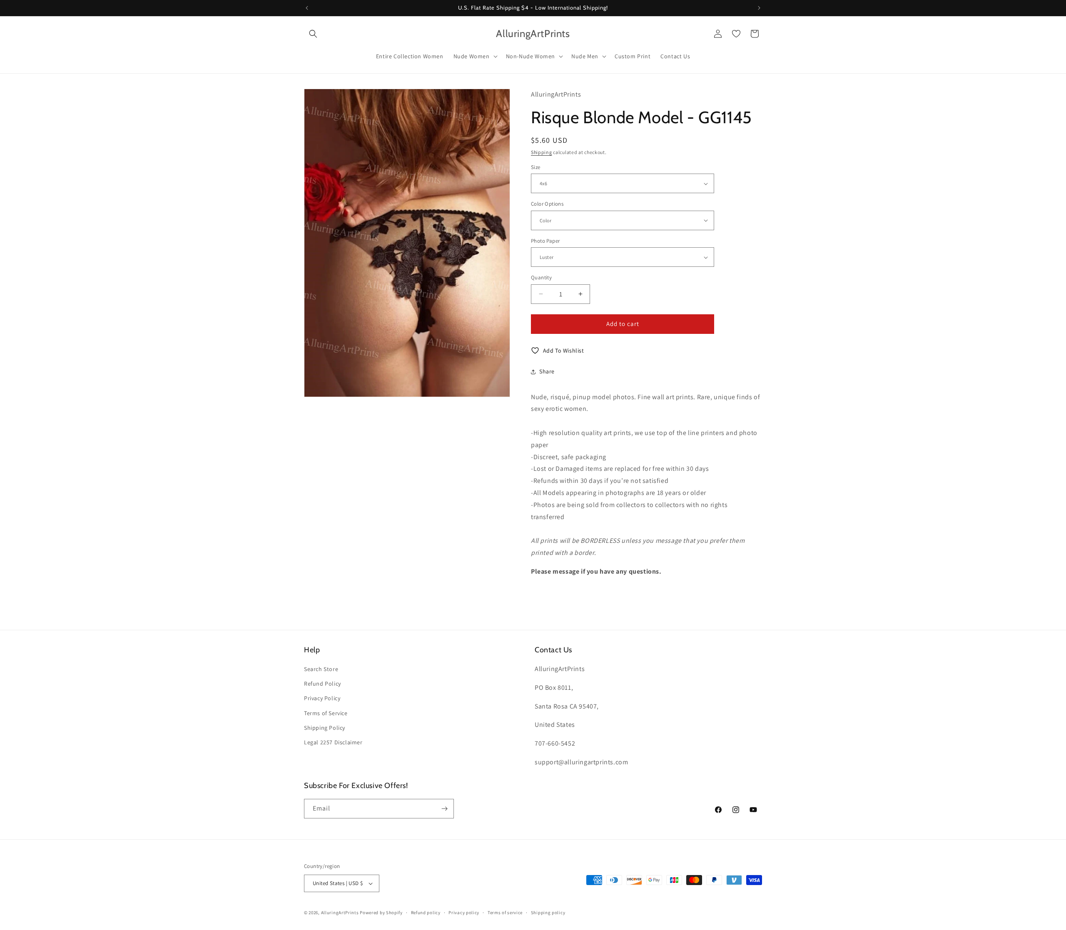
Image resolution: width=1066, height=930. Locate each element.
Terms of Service (326, 713)
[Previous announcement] (307, 8)
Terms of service (505, 912)
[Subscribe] (444, 808)
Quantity (541, 277)
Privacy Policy (322, 698)
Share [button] (547, 371)
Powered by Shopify (381, 912)
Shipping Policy (324, 727)
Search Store (321, 669)
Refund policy (426, 912)
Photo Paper (545, 240)
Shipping (541, 152)
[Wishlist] (736, 34)
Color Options (547, 203)
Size (535, 167)
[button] (313, 34)
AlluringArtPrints (340, 912)
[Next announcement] (759, 8)
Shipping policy (548, 912)
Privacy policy (463, 912)
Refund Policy (322, 683)
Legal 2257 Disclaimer (333, 742)
